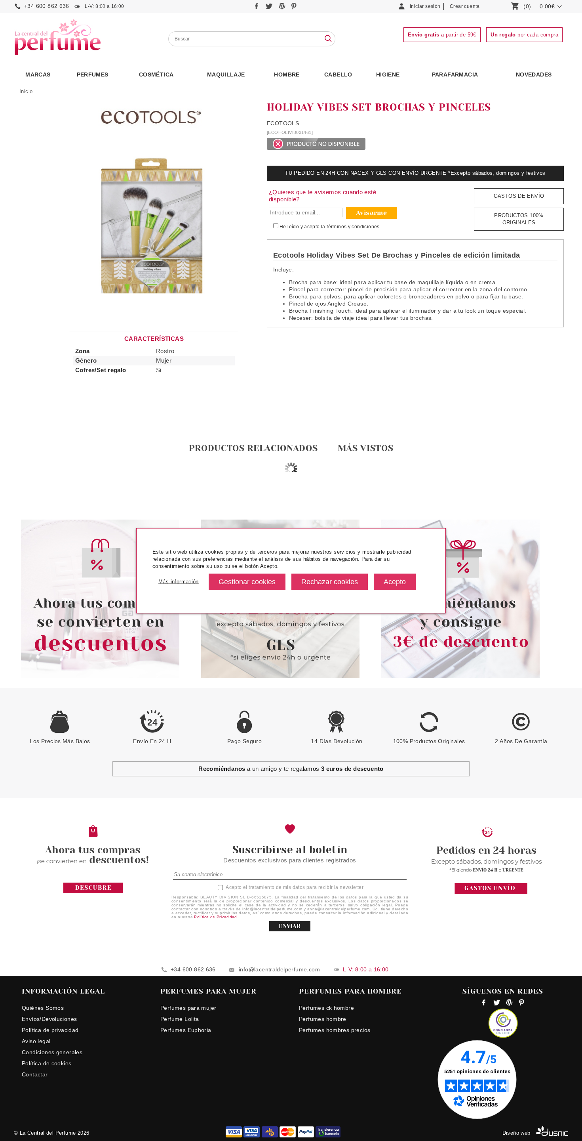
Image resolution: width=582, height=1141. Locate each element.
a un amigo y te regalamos (290, 768)
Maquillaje (226, 74)
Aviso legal (36, 1041)
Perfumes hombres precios (334, 1030)
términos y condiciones (353, 226)
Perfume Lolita (179, 1019)
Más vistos (366, 448)
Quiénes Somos (43, 1008)
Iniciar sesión (425, 6)
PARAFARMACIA (455, 74)
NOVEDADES (534, 74)
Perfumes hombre (322, 1019)
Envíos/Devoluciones (49, 1019)
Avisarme (371, 212)
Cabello (338, 74)
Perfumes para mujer (188, 1008)
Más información (178, 582)
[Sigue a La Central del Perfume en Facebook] (257, 8)
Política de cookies (46, 1063)
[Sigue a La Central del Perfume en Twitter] (269, 8)
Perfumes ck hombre (326, 1008)
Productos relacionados (253, 448)
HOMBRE (286, 74)
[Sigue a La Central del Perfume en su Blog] (282, 8)
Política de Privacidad (215, 917)
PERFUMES (92, 74)
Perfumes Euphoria (185, 1030)
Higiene (388, 74)
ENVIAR (290, 926)
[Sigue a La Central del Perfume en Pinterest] (294, 8)
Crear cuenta (465, 6)
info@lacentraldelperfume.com (279, 969)
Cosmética (156, 74)
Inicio (25, 91)
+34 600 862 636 (46, 6)
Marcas (37, 74)
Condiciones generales (52, 1052)
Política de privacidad (50, 1030)
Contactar (35, 1074)
